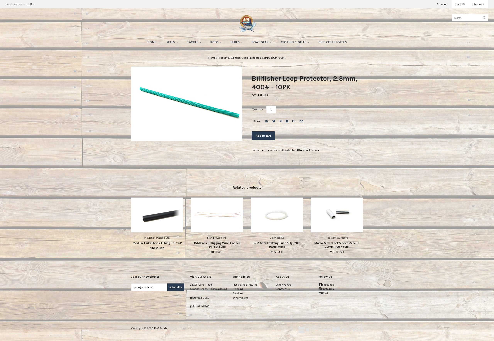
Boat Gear (260, 42)
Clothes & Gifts (293, 42)
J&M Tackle (160, 328)
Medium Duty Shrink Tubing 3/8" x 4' (157, 243)
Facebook (328, 284)
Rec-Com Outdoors (337, 237)
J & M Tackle (277, 237)
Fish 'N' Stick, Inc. (217, 237)
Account (441, 4)
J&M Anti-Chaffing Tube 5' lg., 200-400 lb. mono (277, 244)
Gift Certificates (332, 42)
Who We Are (241, 297)
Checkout (478, 4)
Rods (214, 42)
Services (238, 293)
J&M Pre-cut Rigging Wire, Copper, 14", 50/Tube (217, 244)
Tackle (192, 42)
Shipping (238, 288)
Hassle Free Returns (245, 284)
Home (151, 42)
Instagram (328, 288)
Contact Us (283, 288)
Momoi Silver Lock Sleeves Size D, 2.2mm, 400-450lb (336, 244)
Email (325, 293)
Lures (235, 42)
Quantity (257, 109)
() (460, 4)
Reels (171, 42)
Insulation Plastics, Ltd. (157, 237)
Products (223, 57)
